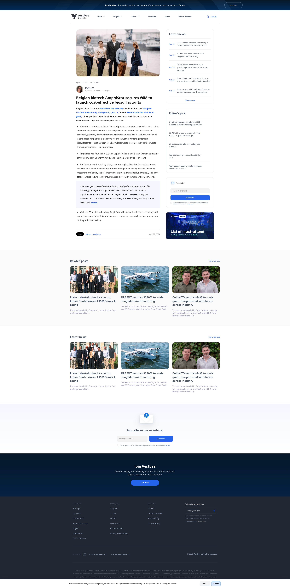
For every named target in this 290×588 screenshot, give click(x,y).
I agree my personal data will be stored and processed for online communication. (198, 518)
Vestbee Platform (185, 17)
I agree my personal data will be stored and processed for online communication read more (191, 203)
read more (191, 204)
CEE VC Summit (79, 538)
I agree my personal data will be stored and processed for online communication (145, 445)
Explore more (190, 100)
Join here (233, 5)
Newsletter (152, 17)
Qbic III (114, 112)
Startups (76, 508)
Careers (151, 508)
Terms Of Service (155, 513)
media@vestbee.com (120, 554)
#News (88, 234)
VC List (113, 513)
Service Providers (80, 523)
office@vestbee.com (97, 554)
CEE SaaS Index (116, 528)
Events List (114, 523)
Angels (76, 528)
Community (78, 533)
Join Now (145, 482)
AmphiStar (104, 108)
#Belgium (97, 234)
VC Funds (77, 513)
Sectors (134, 17)
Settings (205, 584)
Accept (216, 584)
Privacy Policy (153, 518)
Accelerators (78, 518)
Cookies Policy (154, 523)
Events (167, 17)
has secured (117, 108)
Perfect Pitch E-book (119, 533)
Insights (116, 17)
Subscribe (161, 438)
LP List (113, 518)
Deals (80, 234)
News (99, 17)
